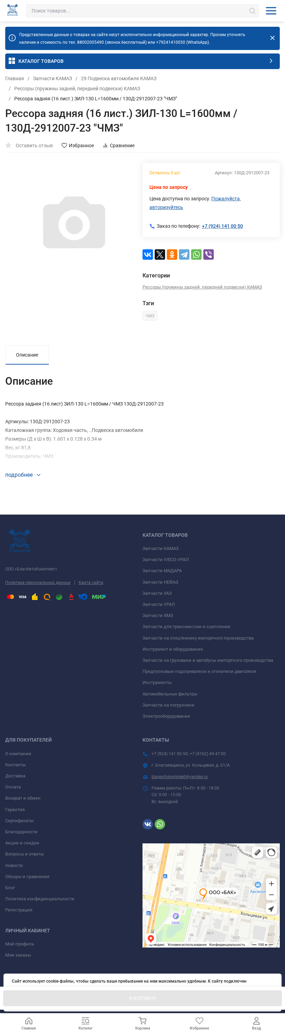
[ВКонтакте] (147, 254)
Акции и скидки (22, 842)
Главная (14, 78)
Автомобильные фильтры (169, 694)
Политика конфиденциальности (39, 898)
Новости (14, 865)
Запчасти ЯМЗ (157, 615)
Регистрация (18, 909)
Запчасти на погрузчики (168, 705)
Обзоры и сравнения (27, 876)
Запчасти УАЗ (157, 593)
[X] (160, 254)
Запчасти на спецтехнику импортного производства (198, 638)
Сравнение (122, 145)
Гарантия (15, 809)
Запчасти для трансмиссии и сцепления (186, 626)
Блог (10, 887)
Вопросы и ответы (24, 854)
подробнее (19, 475)
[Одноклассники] (172, 254)
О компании (18, 753)
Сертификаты (19, 820)
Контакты (15, 764)
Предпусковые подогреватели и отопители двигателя (199, 671)
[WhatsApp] (196, 254)
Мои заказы (18, 955)
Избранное (81, 145)
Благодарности (21, 831)
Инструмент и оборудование (172, 649)
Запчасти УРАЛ (158, 604)
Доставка (15, 775)
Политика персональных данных (38, 582)
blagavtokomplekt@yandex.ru (180, 776)
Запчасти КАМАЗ (52, 78)
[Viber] (208, 254)
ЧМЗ (150, 316)
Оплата (13, 787)
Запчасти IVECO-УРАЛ (165, 559)
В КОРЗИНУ (142, 998)
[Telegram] (184, 254)
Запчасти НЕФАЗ (160, 582)
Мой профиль (19, 944)
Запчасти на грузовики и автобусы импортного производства (207, 660)
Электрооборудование (166, 716)
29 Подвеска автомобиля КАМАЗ (118, 78)
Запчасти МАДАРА (162, 570)
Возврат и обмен (23, 798)
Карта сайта (91, 582)
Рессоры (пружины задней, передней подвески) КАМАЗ (77, 88)
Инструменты (157, 682)
